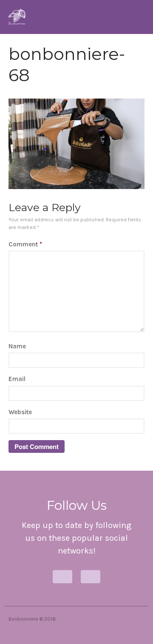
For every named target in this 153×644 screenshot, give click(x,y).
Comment (25, 244)
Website (20, 412)
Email (17, 379)
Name (17, 346)
